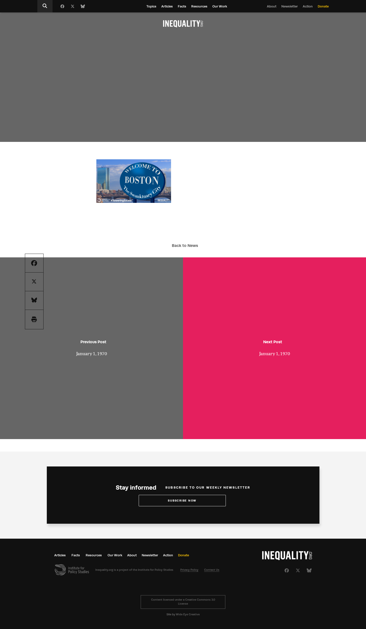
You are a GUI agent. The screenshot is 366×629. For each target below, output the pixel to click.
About (271, 6)
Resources (199, 6)
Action (308, 6)
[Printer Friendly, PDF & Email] (34, 319)
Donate (323, 6)
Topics (151, 6)
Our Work (219, 6)
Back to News (185, 245)
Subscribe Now (182, 500)
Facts (182, 6)
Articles (167, 6)
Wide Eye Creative (188, 614)
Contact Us (211, 570)
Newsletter (289, 6)
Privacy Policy (189, 570)
